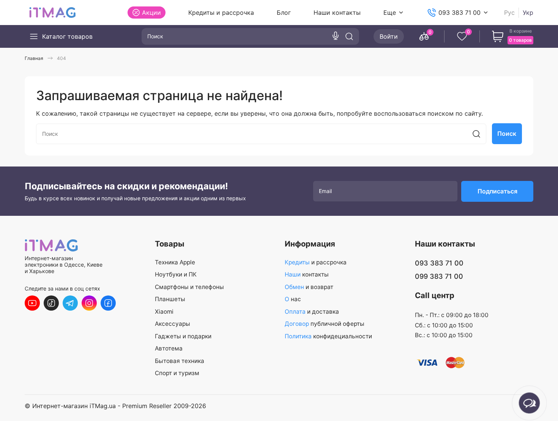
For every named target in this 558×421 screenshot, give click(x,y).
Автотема (169, 348)
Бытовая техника (179, 360)
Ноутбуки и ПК (176, 274)
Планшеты (170, 299)
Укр (528, 12)
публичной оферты (324, 323)
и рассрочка (316, 262)
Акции (151, 12)
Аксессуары (172, 323)
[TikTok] (51, 303)
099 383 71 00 (439, 276)
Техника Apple (175, 262)
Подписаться (497, 191)
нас (293, 299)
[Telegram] (70, 303)
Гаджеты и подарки (183, 336)
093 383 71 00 (459, 12)
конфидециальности (328, 336)
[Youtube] (32, 303)
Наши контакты (337, 12)
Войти (389, 36)
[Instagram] (89, 303)
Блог (284, 12)
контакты (307, 274)
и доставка (312, 311)
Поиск (506, 133)
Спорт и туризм (177, 373)
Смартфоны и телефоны (189, 287)
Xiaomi (164, 311)
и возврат (309, 287)
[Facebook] (108, 303)
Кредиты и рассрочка (221, 12)
